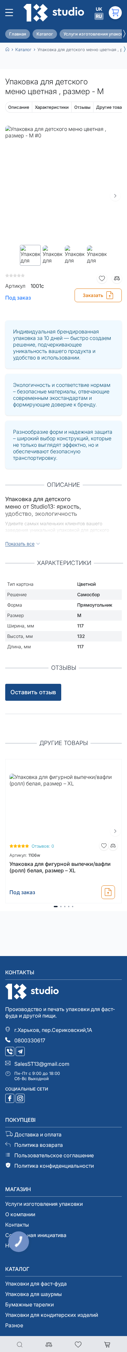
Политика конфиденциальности (54, 1165)
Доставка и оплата (38, 1134)
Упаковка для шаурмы (33, 1294)
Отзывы (82, 107)
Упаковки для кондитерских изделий (51, 1315)
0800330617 (29, 1040)
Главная (17, 33)
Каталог (44, 33)
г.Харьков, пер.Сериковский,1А (53, 1030)
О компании (20, 1214)
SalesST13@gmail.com (41, 1064)
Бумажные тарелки (29, 1304)
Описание (18, 107)
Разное (14, 1325)
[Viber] (10, 1052)
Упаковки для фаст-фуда (36, 1283)
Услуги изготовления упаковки (44, 1204)
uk (99, 9)
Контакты (17, 1224)
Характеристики (52, 107)
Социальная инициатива (35, 1235)
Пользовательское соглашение (54, 1155)
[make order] (108, 892)
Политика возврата (38, 1145)
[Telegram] (21, 1052)
